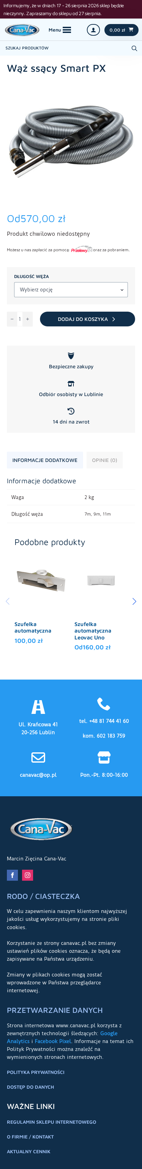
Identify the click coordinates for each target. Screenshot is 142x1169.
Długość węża (31, 276)
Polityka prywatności (35, 1072)
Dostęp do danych (30, 1087)
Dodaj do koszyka (83, 319)
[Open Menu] (60, 30)
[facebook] (12, 875)
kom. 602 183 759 (104, 736)
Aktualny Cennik (28, 1151)
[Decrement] (12, 319)
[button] (134, 601)
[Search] (134, 48)
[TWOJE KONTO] (93, 30)
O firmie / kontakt (30, 1136)
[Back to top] (128, 1155)
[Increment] (27, 319)
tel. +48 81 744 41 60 (104, 721)
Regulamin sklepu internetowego (51, 1122)
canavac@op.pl (38, 775)
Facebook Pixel (53, 1041)
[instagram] (27, 875)
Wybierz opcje (41, 622)
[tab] (45, 460)
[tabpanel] (71, 500)
